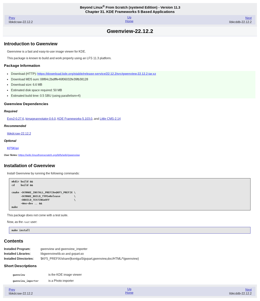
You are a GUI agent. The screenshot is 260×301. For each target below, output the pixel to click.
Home (129, 21)
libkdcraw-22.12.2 (19, 133)
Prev (12, 18)
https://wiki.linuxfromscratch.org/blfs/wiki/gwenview (49, 155)
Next (248, 18)
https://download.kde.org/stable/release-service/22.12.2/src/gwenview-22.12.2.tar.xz (96, 73)
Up (129, 17)
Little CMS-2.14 (110, 118)
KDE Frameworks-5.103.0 (74, 118)
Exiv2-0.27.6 (15, 118)
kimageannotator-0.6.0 (41, 118)
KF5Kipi (13, 148)
